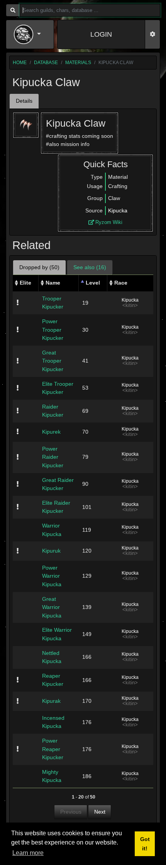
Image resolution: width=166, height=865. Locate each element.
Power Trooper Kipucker (52, 329)
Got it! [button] (145, 843)
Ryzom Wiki (108, 222)
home (20, 62)
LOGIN (101, 34)
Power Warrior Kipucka (51, 576)
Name (53, 283)
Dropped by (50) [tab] (39, 267)
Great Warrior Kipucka (51, 607)
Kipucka (117, 210)
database (46, 62)
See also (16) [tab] (89, 267)
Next (99, 812)
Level (93, 283)
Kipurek (51, 432)
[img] (18, 302)
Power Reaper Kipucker (52, 749)
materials (78, 62)
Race (120, 283)
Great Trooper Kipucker (52, 360)
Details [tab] (24, 101)
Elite (25, 283)
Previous (70, 812)
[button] (30, 34)
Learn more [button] (28, 853)
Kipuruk (51, 551)
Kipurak (51, 701)
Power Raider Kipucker (52, 457)
